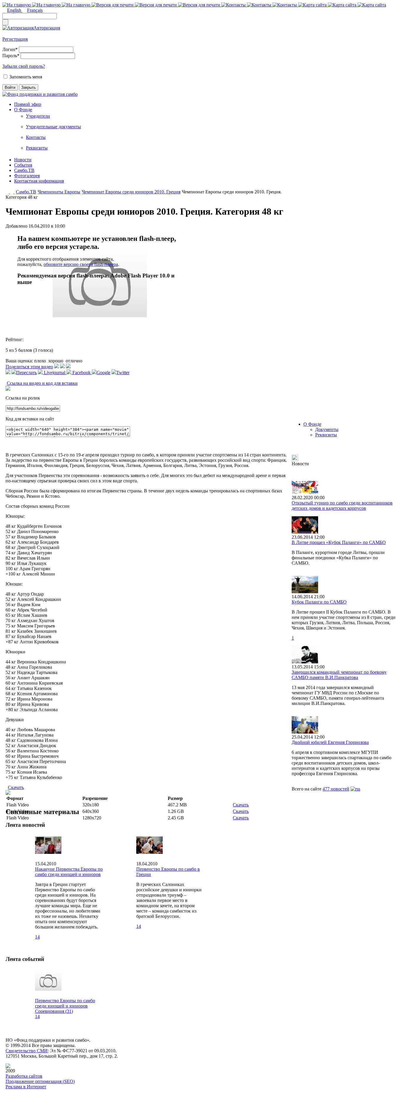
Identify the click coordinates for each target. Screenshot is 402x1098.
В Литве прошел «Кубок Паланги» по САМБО (339, 542)
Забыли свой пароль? (23, 66)
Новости (22, 159)
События (23, 164)
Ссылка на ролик (23, 397)
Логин (10, 49)
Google (103, 372)
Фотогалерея (27, 175)
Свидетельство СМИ (27, 1050)
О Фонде (23, 109)
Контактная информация (39, 180)
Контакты (36, 137)
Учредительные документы (53, 126)
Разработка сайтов (24, 1076)
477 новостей (336, 788)
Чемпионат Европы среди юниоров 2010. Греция (131, 191)
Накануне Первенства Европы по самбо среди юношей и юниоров (69, 872)
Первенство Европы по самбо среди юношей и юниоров (65, 1003)
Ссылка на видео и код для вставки (42, 383)
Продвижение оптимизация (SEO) (40, 1081)
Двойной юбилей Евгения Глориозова (330, 742)
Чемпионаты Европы (59, 191)
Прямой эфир (27, 104)
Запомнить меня (25, 76)
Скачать (16, 787)
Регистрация (15, 39)
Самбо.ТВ (24, 170)
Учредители (38, 116)
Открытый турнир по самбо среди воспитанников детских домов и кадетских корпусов (342, 505)
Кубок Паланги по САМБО (319, 601)
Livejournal (55, 372)
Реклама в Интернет (26, 1086)
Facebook (81, 372)
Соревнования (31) (54, 1011)
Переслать (26, 372)
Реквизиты (37, 147)
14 (37, 936)
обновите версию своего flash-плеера (81, 264)
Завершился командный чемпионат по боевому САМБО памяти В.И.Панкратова (339, 675)
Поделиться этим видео (29, 366)
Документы (326, 429)
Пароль (10, 55)
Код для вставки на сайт (30, 418)
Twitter (122, 372)
